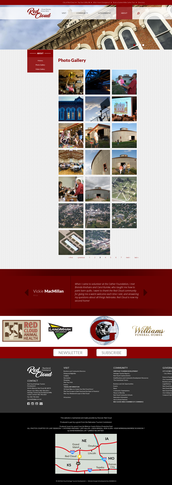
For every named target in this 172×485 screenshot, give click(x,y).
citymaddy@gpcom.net (34, 399)
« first (71, 257)
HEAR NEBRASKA (120, 428)
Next (146, 291)
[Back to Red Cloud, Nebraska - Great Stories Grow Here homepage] (39, 13)
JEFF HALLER (85, 428)
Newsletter (70, 352)
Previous (26, 291)
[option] (86, 292)
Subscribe (112, 352)
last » (136, 257)
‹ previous (81, 257)
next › (128, 257)
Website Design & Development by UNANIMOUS (102, 481)
